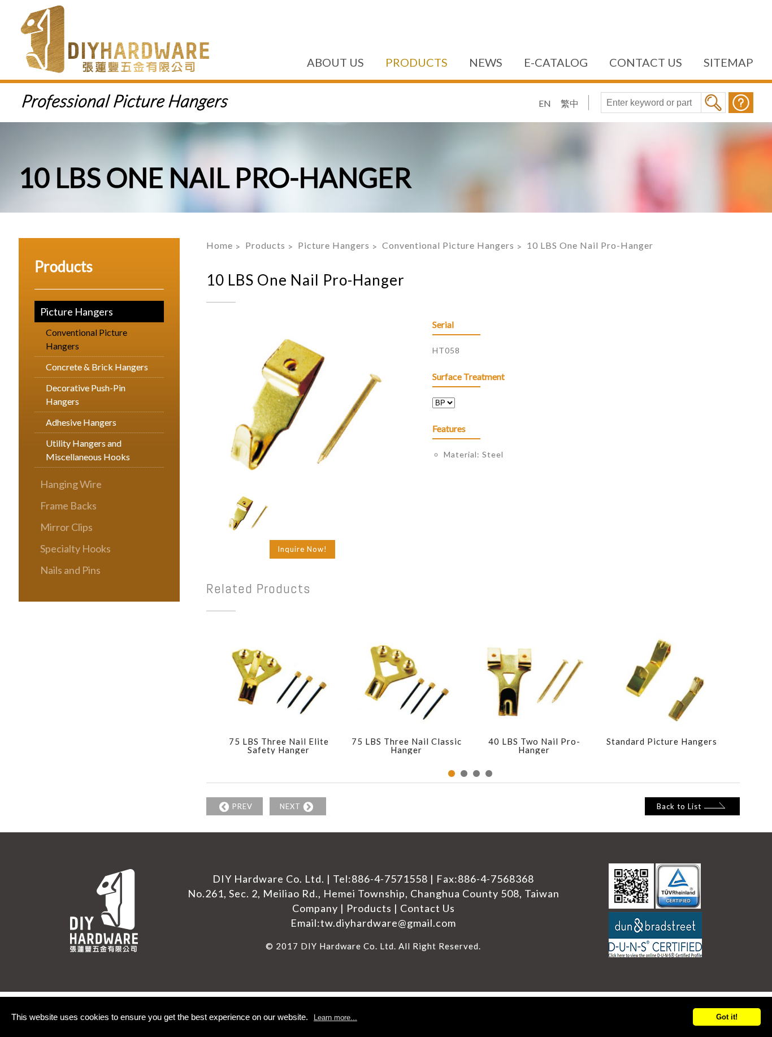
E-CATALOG (556, 62)
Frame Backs (68, 505)
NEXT (290, 806)
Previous (197, 705)
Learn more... (335, 1017)
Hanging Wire (71, 484)
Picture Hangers (76, 311)
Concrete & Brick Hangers (97, 366)
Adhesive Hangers (81, 422)
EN (545, 103)
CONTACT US (645, 62)
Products (265, 245)
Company (315, 908)
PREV (242, 806)
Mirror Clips (66, 527)
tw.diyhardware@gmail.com (388, 923)
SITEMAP (728, 62)
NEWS (485, 62)
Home (219, 245)
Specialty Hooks (75, 548)
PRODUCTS (416, 62)
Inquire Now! (302, 549)
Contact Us (427, 908)
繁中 (570, 103)
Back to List (679, 806)
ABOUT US (335, 62)
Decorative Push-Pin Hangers (85, 394)
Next (742, 705)
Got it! (727, 1017)
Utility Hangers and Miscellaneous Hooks (88, 450)
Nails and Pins (70, 570)
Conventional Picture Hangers (86, 339)
